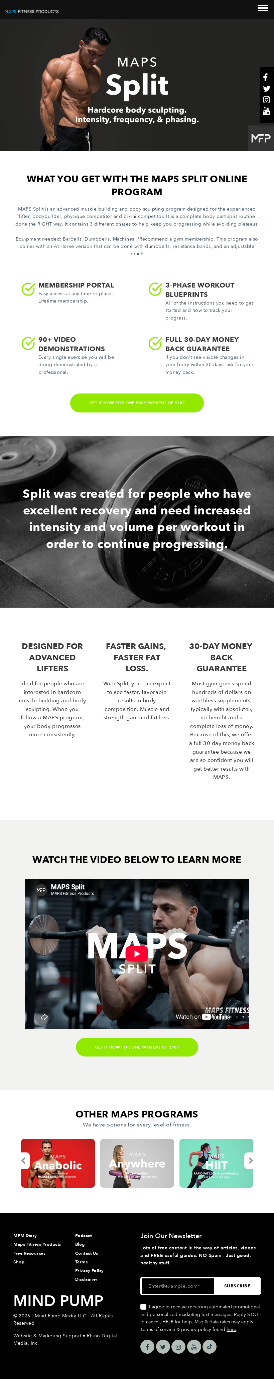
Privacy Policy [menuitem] (89, 1271)
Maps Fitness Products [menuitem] (37, 1244)
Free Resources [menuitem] (29, 1253)
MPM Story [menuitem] (25, 1236)
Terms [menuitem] (81, 1262)
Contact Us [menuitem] (86, 1253)
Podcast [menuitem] (83, 1236)
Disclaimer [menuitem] (86, 1279)
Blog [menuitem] (80, 1244)
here (231, 1329)
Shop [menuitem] (18, 1262)
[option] (58, 1163)
